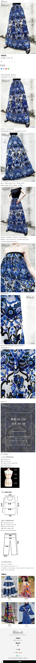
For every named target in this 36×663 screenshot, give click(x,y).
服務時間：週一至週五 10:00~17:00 (18, 640)
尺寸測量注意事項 (25, 658)
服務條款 (10, 658)
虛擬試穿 (3, 65)
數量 (1, 61)
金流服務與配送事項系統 (14, 658)
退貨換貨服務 (20, 658)
